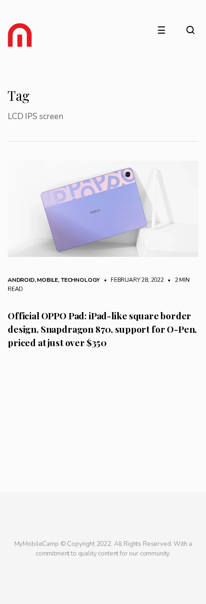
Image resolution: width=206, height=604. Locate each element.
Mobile (47, 280)
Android (21, 280)
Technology (80, 280)
